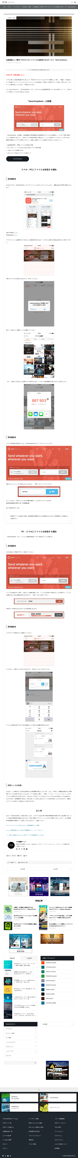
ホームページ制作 (10, 1033)
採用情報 (57, 1148)
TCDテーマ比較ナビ (8, 1127)
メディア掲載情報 (59, 1118)
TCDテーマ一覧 (7, 1123)
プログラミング (9, 1046)
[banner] (20, 943)
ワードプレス (9, 1028)
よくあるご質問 (7, 1139)
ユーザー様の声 (7, 1135)
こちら (16, 232)
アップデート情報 (33, 1118)
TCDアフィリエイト (60, 1123)
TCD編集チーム (13, 862)
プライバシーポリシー (35, 1135)
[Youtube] (26, 849)
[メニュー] (75, 2)
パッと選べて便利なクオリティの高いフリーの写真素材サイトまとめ (25, 835)
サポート (5, 1144)
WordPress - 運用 (11, 17)
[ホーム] (4, 7)
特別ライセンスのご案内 (35, 1123)
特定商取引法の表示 (34, 1131)
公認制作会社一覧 (7, 1131)
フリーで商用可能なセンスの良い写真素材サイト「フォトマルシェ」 (25, 830)
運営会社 (31, 1139)
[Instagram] (19, 849)
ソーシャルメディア (10, 1042)
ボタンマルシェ (59, 1139)
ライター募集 (32, 1144)
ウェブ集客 (8, 1037)
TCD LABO (58, 1127)
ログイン (5, 1148)
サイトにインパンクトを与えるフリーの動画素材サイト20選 (22, 825)
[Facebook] (24, 849)
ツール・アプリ (9, 1051)
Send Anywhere (17, 158)
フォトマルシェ (59, 1131)
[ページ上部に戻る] (39, 1089)
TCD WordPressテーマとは (10, 1118)
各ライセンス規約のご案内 (36, 1127)
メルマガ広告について (61, 1144)
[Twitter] (21, 849)
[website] (16, 849)
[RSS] (10, 1155)
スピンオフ (8, 1055)
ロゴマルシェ (58, 1135)
